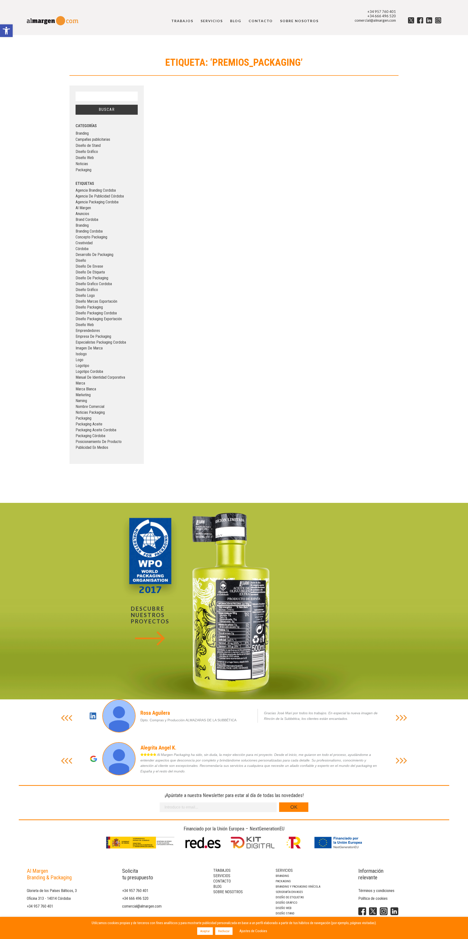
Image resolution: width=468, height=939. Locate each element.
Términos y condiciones (376, 890)
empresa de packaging (93, 336)
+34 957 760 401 (381, 11)
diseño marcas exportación (96, 301)
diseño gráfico (87, 289)
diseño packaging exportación (99, 319)
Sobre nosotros (299, 21)
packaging (83, 418)
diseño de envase (89, 266)
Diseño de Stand (88, 145)
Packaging (83, 170)
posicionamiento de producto (99, 441)
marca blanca (86, 389)
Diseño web (284, 908)
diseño (81, 260)
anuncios (82, 213)
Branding (82, 133)
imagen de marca (89, 348)
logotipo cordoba (89, 371)
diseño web (85, 324)
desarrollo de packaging (94, 254)
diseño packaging (89, 307)
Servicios (212, 21)
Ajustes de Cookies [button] (253, 931)
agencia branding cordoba (96, 190)
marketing (83, 395)
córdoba (82, 248)
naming (81, 400)
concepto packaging (91, 237)
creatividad (84, 243)
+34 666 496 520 (381, 16)
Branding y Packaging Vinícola (298, 886)
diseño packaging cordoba (96, 313)
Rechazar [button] (224, 931)
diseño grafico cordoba (94, 284)
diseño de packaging (92, 278)
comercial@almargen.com (375, 20)
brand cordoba (87, 219)
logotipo (82, 365)
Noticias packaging (90, 412)
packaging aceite (89, 424)
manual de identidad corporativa (100, 377)
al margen (83, 208)
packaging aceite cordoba (96, 430)
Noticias (82, 163)
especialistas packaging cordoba (101, 342)
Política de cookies (373, 898)
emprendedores (88, 330)
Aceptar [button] (205, 931)
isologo (81, 354)
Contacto (261, 21)
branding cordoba (89, 231)
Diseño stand (285, 913)
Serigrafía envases (289, 892)
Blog (235, 21)
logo (79, 359)
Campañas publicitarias (93, 139)
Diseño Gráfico (87, 151)
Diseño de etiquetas (290, 897)
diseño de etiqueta (90, 272)
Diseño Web (85, 157)
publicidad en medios (92, 447)
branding (82, 225)
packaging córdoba (90, 435)
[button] (6, 30)
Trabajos (182, 21)
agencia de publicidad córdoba (100, 196)
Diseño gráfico (286, 902)
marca (80, 383)
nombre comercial (90, 406)
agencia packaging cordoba (97, 202)
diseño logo (85, 295)
